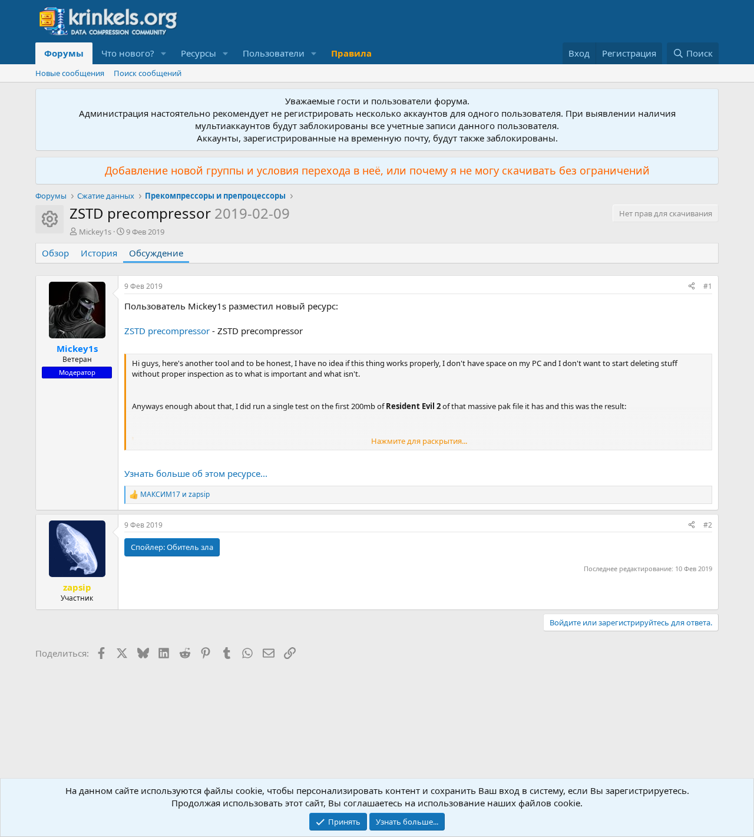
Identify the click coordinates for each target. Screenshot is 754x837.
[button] (164, 53)
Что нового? (127, 53)
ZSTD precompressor (167, 331)
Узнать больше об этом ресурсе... (195, 473)
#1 (707, 286)
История (99, 253)
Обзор (55, 253)
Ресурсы (198, 53)
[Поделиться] (691, 287)
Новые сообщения (69, 73)
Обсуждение (156, 253)
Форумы (64, 53)
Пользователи (274, 53)
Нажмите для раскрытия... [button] (419, 441)
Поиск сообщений (147, 73)
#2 (707, 525)
